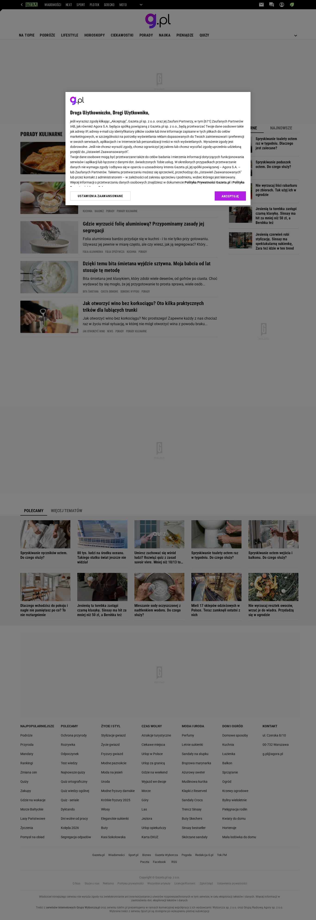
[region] (158, 148)
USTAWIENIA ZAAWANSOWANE (100, 196)
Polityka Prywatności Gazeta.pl (207, 182)
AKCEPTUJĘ (230, 196)
